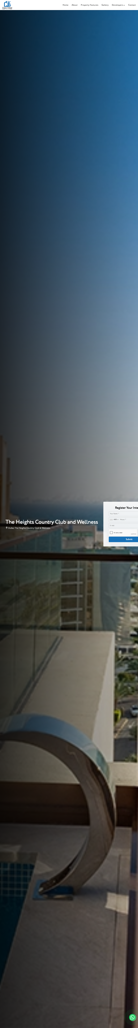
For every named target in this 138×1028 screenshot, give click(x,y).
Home (65, 5)
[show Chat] (132, 1017)
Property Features (89, 5)
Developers (117, 5)
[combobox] (114, 519)
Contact (132, 5)
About (75, 5)
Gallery (105, 5)
